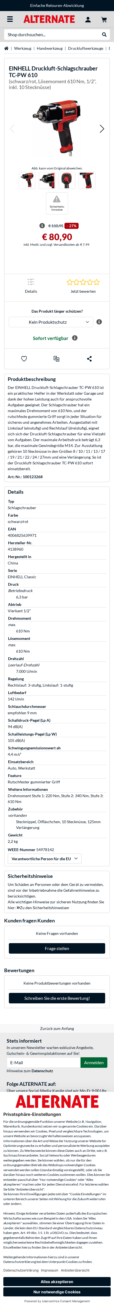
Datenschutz (42, 1070)
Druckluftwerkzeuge (85, 48)
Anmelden (94, 1062)
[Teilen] (89, 359)
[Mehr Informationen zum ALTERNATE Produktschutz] (99, 322)
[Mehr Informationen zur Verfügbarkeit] (74, 338)
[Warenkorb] (104, 19)
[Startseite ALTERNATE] (49, 18)
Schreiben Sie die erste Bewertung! (57, 998)
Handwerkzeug (50, 48)
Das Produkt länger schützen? (57, 311)
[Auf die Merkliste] (24, 359)
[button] (11, 128)
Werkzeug (22, 48)
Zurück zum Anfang (57, 1028)
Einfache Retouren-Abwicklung (57, 5)
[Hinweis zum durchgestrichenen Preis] (42, 226)
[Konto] (88, 19)
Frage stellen (57, 948)
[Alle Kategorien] (10, 19)
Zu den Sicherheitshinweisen (44, 907)
